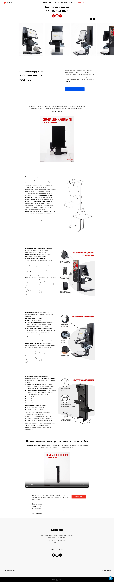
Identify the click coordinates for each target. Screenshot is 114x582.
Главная (44, 2)
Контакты (81, 2)
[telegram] (60, 15)
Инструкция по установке (66, 2)
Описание (52, 2)
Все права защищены (106, 570)
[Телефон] (53, 15)
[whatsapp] (57, 15)
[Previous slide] (91, 18)
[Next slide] (94, 18)
